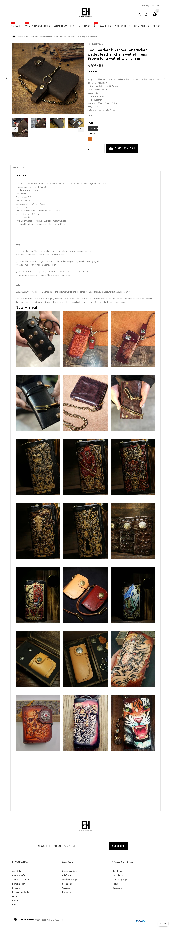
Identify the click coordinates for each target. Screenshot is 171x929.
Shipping (16, 888)
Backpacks (67, 892)
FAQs (14, 896)
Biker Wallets (23, 37)
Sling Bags (67, 884)
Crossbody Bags (119, 879)
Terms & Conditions (21, 879)
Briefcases (67, 875)
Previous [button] (15, 129)
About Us (16, 871)
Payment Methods (20, 892)
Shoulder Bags (119, 875)
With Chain (93, 128)
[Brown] (90, 138)
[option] (20, 127)
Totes (115, 884)
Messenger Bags (69, 871)
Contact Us (17, 900)
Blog (14, 905)
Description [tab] (18, 167)
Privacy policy (18, 884)
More (89, 115)
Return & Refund (19, 875)
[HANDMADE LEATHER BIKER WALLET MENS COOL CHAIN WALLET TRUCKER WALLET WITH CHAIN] (38, 659)
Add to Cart (124, 148)
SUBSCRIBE (118, 846)
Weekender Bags (69, 879)
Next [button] (81, 129)
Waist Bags (67, 888)
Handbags (117, 871)
